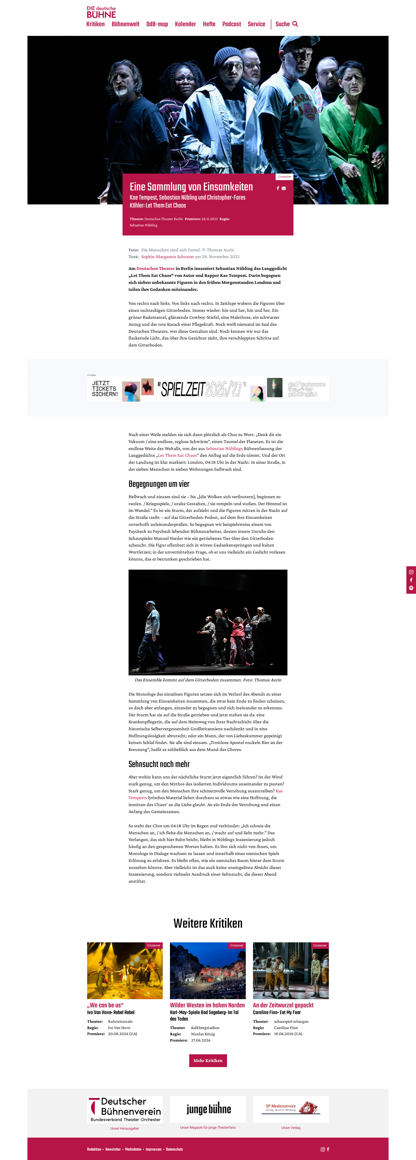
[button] (277, 188)
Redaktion (94, 1150)
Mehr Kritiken (208, 1060)
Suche (283, 24)
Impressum (154, 1150)
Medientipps (125, 12)
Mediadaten (260, 12)
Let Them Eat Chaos (177, 455)
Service (256, 24)
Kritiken (95, 24)
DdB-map (157, 24)
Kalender (185, 24)
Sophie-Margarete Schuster (167, 256)
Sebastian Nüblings (224, 448)
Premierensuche (192, 3)
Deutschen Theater (155, 268)
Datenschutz (174, 1150)
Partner (256, 3)
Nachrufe (122, 3)
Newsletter (113, 1150)
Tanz (92, 3)
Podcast (231, 24)
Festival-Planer (191, 12)
